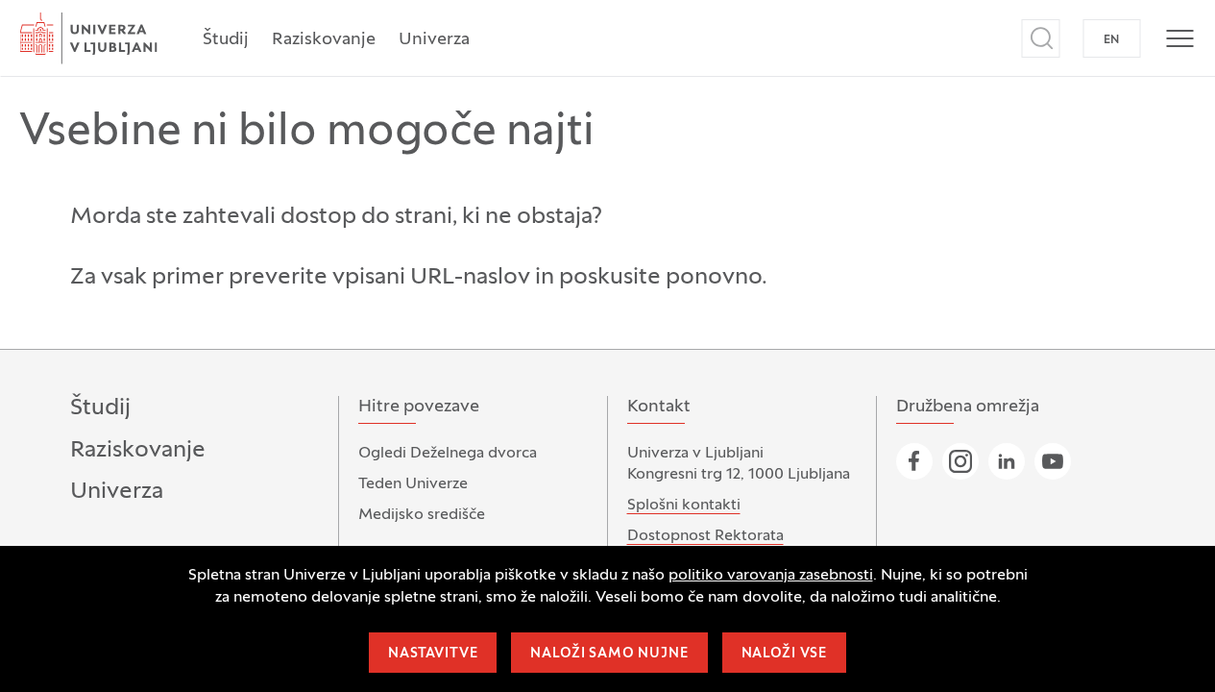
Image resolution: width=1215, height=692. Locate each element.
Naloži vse (784, 654)
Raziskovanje (324, 40)
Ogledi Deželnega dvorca (447, 453)
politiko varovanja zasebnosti (770, 575)
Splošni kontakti (684, 505)
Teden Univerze (413, 484)
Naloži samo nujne (609, 654)
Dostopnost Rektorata (705, 536)
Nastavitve (432, 654)
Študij (226, 40)
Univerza (434, 40)
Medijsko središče (421, 515)
